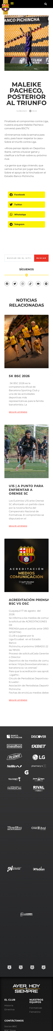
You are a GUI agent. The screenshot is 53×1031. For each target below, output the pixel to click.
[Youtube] (38, 283)
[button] (12, 3)
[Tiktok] (30, 283)
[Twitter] (14, 283)
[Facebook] (6, 283)
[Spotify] (46, 283)
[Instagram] (22, 283)
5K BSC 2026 (19, 376)
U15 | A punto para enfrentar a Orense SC (26, 489)
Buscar (41, 258)
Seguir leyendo (18, 412)
